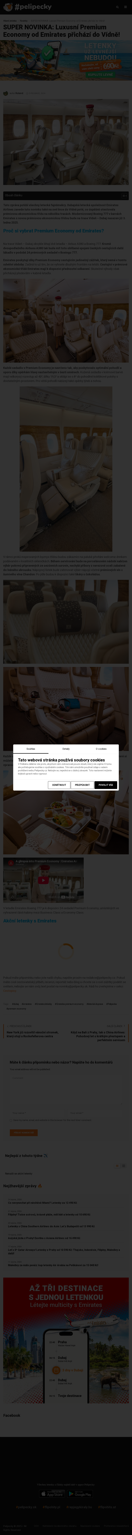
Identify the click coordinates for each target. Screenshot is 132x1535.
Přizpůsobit (82, 785)
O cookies (101, 748)
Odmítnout (59, 785)
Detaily (66, 748)
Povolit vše (106, 785)
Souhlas (31, 748)
